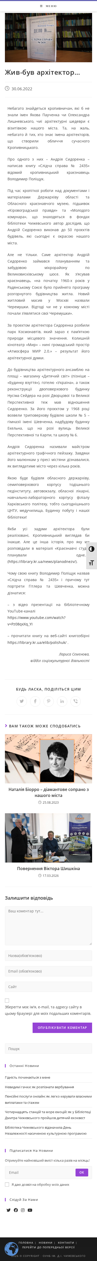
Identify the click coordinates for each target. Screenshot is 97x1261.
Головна (26, 1242)
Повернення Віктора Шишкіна (48, 868)
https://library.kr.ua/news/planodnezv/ (42, 561)
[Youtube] (30, 1210)
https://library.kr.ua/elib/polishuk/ (37, 642)
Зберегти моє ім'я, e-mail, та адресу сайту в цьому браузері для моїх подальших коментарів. (48, 1010)
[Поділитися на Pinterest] (48, 701)
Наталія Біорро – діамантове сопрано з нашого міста (49, 792)
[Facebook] (16, 1210)
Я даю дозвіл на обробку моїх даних (40, 1184)
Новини (46, 1242)
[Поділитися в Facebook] (35, 701)
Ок (81, 1172)
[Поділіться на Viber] (75, 701)
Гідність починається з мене (27, 1077)
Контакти (66, 1242)
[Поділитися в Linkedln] (62, 701)
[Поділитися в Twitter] (22, 701)
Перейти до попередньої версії (48, 1247)
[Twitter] (8, 1210)
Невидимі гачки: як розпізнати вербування (39, 1087)
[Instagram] (23, 1210)
